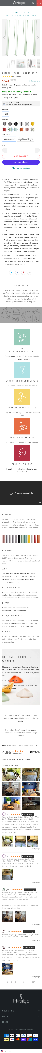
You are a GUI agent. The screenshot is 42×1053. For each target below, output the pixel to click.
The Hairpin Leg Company (24, 1029)
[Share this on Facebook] (17, 272)
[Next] (37, 37)
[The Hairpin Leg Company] (21, 3)
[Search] (34, 3)
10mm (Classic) (9, 139)
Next (25, 12)
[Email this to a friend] (29, 272)
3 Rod (5, 114)
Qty (3, 145)
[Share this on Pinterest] (23, 272)
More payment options (21, 168)
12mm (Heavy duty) (25, 139)
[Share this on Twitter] (11, 272)
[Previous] (4, 37)
